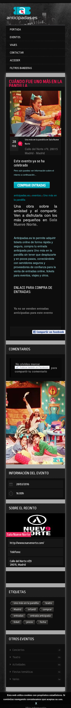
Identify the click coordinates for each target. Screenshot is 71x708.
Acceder (15, 60)
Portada (15, 29)
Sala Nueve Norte (18, 534)
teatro (49, 603)
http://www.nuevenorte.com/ (27, 543)
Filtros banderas (21, 68)
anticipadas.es (22, 195)
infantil (32, 609)
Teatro (36, 657)
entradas (18, 615)
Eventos (15, 37)
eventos (36, 195)
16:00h (20, 493)
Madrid (17, 609)
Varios (36, 679)
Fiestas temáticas (36, 671)
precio (29, 622)
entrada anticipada (40, 615)
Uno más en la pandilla (26, 603)
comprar (47, 609)
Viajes (13, 44)
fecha (43, 622)
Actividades (36, 664)
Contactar (17, 52)
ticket (17, 622)
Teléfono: (15, 552)
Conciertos (36, 649)
